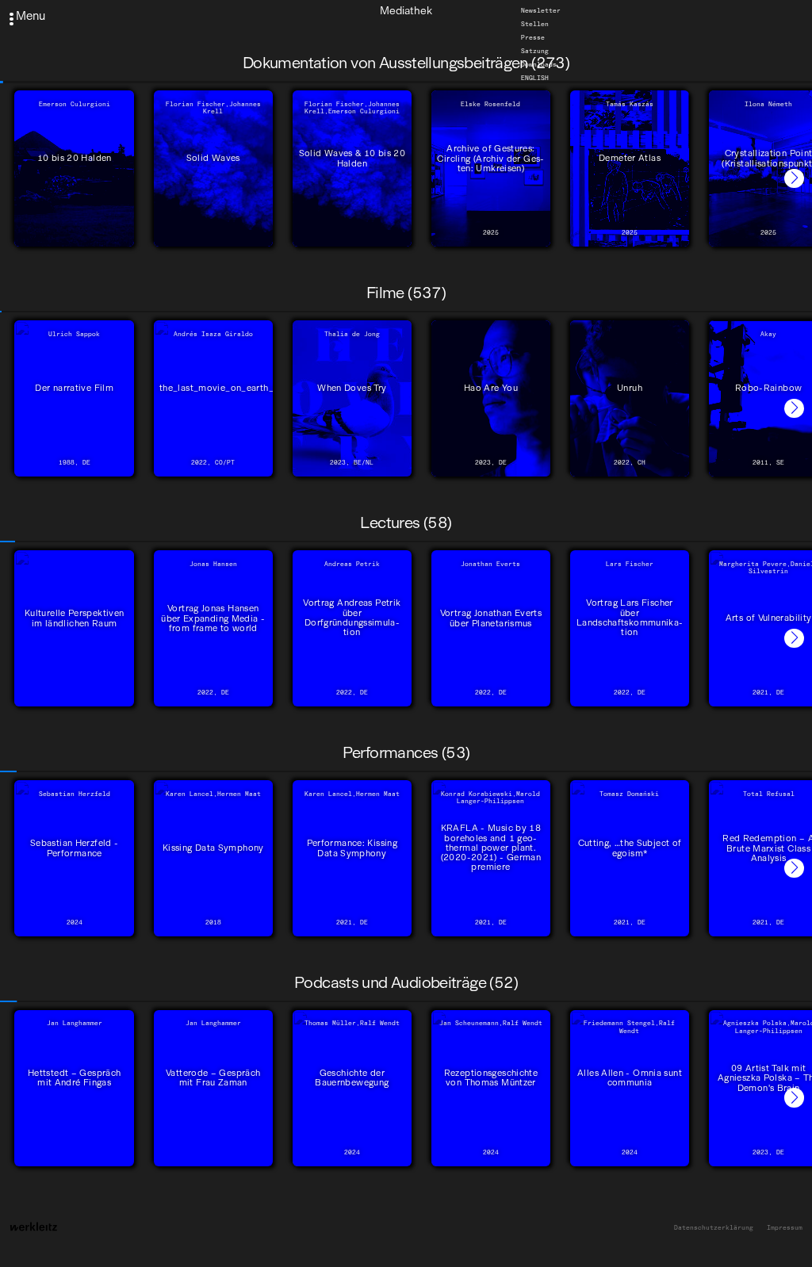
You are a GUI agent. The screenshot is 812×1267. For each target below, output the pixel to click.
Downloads (539, 64)
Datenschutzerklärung (713, 1227)
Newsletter (541, 10)
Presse (533, 37)
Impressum (784, 1227)
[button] (794, 179)
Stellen (535, 24)
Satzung (535, 51)
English (535, 78)
